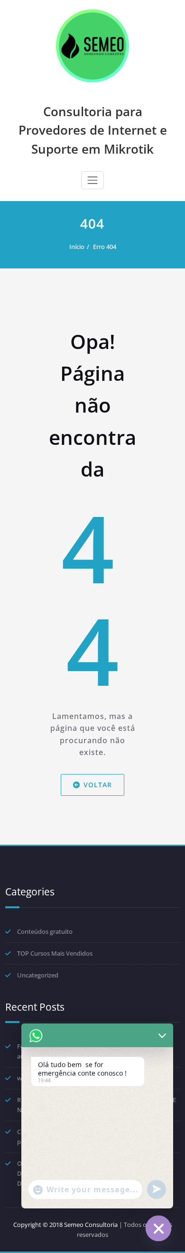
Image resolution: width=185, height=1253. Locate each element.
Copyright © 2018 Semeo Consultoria (65, 1224)
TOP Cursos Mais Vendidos (54, 953)
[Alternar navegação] (92, 180)
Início (76, 246)
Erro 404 (104, 246)
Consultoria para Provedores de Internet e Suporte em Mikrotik (92, 130)
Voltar (97, 784)
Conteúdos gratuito (45, 931)
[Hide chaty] (158, 1228)
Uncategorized (37, 975)
